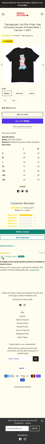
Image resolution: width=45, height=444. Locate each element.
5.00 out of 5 (28, 208)
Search (22, 316)
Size (4, 89)
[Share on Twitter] (22, 191)
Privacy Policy (22, 323)
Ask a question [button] (22, 237)
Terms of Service (23, 330)
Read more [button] (34, 270)
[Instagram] (25, 439)
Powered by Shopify (22, 387)
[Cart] (42, 14)
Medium (19, 93)
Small (7, 93)
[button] (7, 35)
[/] (22, 14)
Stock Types (23, 337)
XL (5, 100)
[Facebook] (20, 439)
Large (32, 93)
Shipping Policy (22, 334)
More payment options (22, 126)
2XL (13, 100)
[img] (5, 253)
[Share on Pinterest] (27, 191)
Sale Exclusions (22, 320)
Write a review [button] (22, 232)
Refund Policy (22, 327)
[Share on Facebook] (18, 191)
